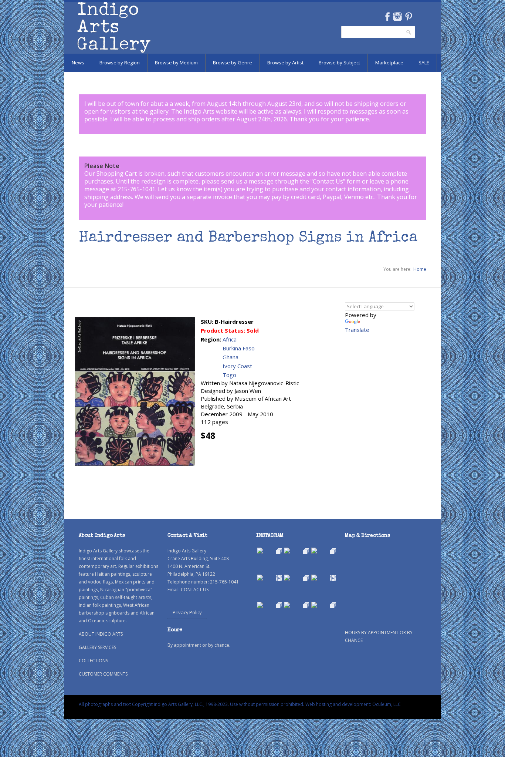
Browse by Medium (176, 62)
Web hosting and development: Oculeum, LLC (353, 704)
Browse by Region (119, 62)
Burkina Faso (239, 348)
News (78, 62)
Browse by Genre (232, 62)
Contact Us (328, 181)
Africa (230, 339)
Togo (229, 374)
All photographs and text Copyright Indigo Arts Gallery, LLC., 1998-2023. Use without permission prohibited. (191, 704)
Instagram (397, 16)
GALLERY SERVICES (97, 647)
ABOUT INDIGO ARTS (101, 634)
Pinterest (408, 16)
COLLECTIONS (93, 660)
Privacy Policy (187, 612)
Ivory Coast (237, 366)
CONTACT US (195, 589)
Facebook (387, 16)
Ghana (230, 357)
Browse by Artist (285, 62)
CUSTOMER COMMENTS (103, 674)
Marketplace (389, 62)
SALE (423, 62)
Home (419, 269)
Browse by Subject (339, 62)
